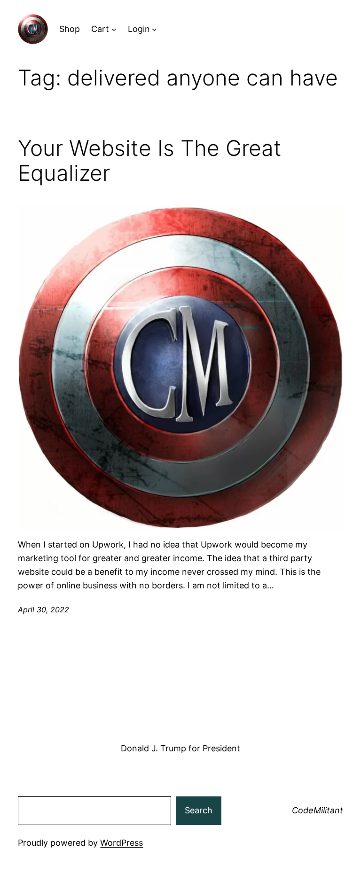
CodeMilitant (317, 810)
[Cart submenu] (114, 29)
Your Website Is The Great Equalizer (150, 160)
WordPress (121, 843)
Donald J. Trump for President (180, 748)
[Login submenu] (154, 29)
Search (198, 810)
